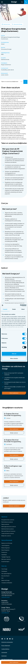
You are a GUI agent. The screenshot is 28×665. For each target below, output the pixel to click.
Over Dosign (4, 569)
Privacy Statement (5, 645)
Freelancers (4, 552)
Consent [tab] (5, 309)
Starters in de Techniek (6, 543)
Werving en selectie (6, 559)
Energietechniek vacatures (7, 519)
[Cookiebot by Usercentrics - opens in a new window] (20, 305)
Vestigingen (4, 571)
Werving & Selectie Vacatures (8, 531)
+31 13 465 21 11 (5, 612)
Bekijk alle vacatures (6, 535)
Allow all (14, 353)
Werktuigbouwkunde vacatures (8, 526)
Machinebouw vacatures (7, 522)
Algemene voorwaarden (7, 642)
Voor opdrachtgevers (6, 573)
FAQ (2, 578)
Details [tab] (14, 309)
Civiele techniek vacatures (7, 533)
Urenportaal (4, 652)
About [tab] (23, 309)
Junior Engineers (5, 545)
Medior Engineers (5, 547)
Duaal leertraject (5, 561)
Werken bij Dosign (5, 580)
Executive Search (5, 575)
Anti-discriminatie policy (7, 659)
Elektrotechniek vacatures (7, 529)
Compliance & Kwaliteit (6, 582)
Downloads (4, 655)
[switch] (24, 338)
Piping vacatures (5, 524)
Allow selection (14, 358)
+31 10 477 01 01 (5, 597)
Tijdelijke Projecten (5, 557)
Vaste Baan (4, 554)
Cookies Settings (5, 649)
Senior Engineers (5, 550)
